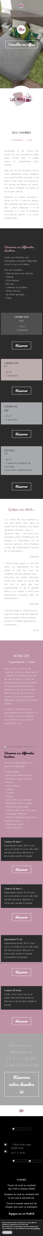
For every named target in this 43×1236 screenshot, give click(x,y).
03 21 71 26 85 (18, 1153)
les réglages (35, 1228)
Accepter (7, 1232)
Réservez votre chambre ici (21, 1084)
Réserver (21, 345)
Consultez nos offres (21, 44)
